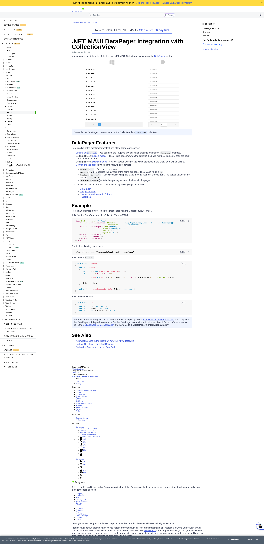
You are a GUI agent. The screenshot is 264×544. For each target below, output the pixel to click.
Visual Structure (12, 97)
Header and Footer (13, 143)
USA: (88, 429)
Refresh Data (11, 140)
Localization (11, 159)
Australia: (90, 436)
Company (79, 494)
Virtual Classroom (82, 407)
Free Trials (80, 382)
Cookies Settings (253, 540)
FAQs (78, 411)
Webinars (79, 402)
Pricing (78, 384)
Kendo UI (75, 373)
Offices (78, 505)
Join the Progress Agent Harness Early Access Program (164, 3)
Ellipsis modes (99, 156)
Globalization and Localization (18, 336)
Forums (78, 398)
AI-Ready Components (90, 376)
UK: (88, 431)
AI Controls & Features (15, 34)
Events (9, 153)
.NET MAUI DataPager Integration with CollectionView (128, 44)
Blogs (78, 400)
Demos (78, 392)
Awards (78, 497)
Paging (9, 112)
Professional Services (84, 404)
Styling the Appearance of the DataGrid (95, 347)
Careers (79, 503)
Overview (10, 94)
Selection (10, 109)
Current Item (11, 131)
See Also (81, 335)
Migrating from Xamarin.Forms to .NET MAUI (18, 330)
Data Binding (11, 103)
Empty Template (12, 149)
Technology (80, 495)
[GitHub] (81, 453)
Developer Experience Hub (86, 391)
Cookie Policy (9, 541)
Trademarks (150, 530)
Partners (79, 405)
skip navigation (77, 11)
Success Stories (82, 418)
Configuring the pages (87, 165)
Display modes (99, 161)
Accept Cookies (233, 540)
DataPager (159, 56)
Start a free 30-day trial (154, 30)
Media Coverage (82, 501)
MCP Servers (76, 376)
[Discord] (81, 455)
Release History (82, 396)
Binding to (86, 152)
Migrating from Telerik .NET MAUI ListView (18, 166)
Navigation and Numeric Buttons (96, 194)
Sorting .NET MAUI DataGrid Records (95, 344)
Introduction (10, 20)
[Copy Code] (189, 221)
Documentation (81, 394)
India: (88, 432)
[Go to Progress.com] (78, 483)
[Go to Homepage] (83, 11)
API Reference (10, 367)
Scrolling (10, 115)
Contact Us (80, 427)
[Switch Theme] (260, 15)
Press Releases (81, 499)
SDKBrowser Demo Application (158, 319)
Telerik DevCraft (77, 369)
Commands (11, 156)
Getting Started (12, 100)
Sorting (9, 118)
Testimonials (80, 420)
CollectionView (84, 22)
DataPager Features (93, 142)
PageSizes (85, 197)
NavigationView (87, 191)
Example (81, 205)
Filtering (9, 125)
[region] (132, 540)
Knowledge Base (12, 362)
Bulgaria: (89, 434)
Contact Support (212, 45)
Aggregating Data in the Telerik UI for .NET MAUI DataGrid (105, 341)
